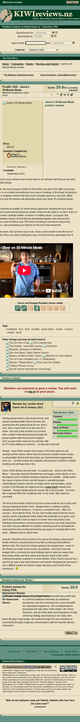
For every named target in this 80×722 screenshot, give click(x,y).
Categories (17, 64)
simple (10, 332)
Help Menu (32, 651)
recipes (68, 329)
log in (32, 391)
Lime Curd (51, 487)
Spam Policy (71, 651)
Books (29, 64)
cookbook (11, 329)
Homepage (14, 651)
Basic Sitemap (51, 651)
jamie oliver (47, 329)
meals (59, 329)
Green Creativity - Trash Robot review (58, 75)
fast (21, 329)
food (27, 329)
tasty (19, 332)
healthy (35, 329)
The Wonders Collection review (19, 75)
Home (5, 64)
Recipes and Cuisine (47, 64)
